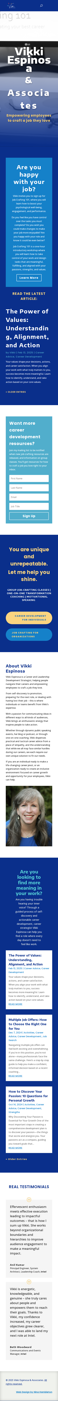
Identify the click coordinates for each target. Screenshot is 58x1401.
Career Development (29, 356)
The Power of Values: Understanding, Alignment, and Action (27, 328)
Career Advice (32, 968)
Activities (29, 1032)
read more (15, 1004)
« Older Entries (16, 392)
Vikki (12, 352)
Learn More (29, 278)
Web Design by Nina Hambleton (34, 1392)
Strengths (14, 1112)
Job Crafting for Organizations (25, 634)
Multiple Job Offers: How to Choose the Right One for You (28, 1024)
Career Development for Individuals (30, 617)
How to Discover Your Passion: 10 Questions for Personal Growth (28, 1096)
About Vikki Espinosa (19, 668)
